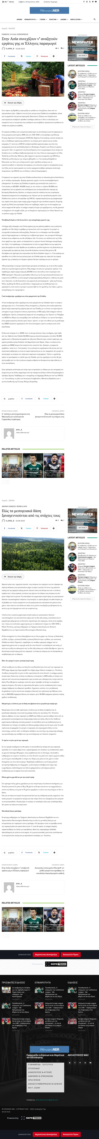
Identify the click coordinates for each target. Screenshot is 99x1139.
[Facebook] (83, 1)
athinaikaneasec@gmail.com (47, 1100)
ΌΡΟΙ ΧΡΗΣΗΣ (34, 1080)
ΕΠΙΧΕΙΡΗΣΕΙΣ (22, 34)
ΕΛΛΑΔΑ (13, 34)
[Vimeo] (92, 1)
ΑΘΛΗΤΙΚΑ (32, 468)
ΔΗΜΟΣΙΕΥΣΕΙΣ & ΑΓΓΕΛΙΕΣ (40, 1072)
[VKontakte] (90, 1063)
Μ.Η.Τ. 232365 (34, 1087)
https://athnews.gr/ (22, 432)
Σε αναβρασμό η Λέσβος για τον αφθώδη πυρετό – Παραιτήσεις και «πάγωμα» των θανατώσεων (12, 474)
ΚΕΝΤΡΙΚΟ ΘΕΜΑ (12, 470)
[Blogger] (70, 1063)
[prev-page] (3, 482)
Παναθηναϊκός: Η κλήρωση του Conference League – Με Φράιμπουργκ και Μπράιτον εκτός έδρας (33, 473)
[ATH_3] (4, 48)
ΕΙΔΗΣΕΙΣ (12, 28)
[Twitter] (89, 1)
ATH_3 (11, 48)
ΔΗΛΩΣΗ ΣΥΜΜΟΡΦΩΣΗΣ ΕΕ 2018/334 (45, 1084)
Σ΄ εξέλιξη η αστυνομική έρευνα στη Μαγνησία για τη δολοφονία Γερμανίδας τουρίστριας (16, 417)
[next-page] (7, 482)
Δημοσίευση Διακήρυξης (46, 1134)
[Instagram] (86, 1)
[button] (94, 19)
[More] (53, 56)
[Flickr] (80, 1063)
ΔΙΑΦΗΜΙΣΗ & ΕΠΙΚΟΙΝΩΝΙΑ (40, 1076)
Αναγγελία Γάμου (70, 1134)
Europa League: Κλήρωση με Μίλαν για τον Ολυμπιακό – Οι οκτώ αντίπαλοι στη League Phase (87, 107)
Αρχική (4, 28)
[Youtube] (95, 1)
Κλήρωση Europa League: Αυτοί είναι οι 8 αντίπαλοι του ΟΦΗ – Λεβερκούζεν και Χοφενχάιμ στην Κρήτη (54, 473)
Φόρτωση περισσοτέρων (81, 127)
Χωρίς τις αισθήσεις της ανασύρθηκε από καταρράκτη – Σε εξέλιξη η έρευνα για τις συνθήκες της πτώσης (87, 118)
